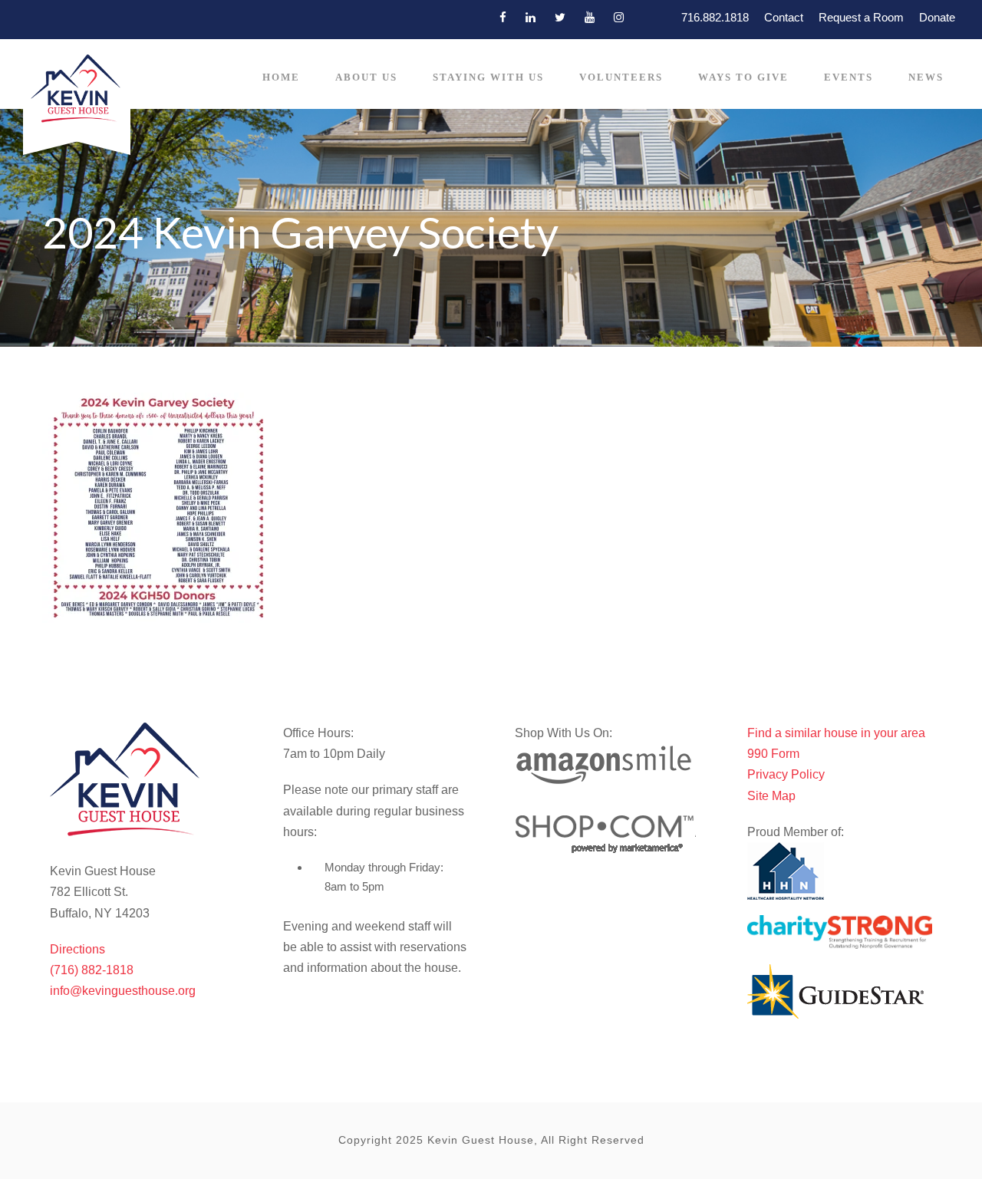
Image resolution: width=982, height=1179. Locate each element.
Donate (937, 17)
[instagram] (619, 17)
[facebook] (502, 17)
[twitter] (560, 17)
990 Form (773, 753)
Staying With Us (488, 77)
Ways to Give (743, 77)
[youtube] (590, 17)
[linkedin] (530, 17)
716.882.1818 (715, 17)
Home (281, 77)
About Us (366, 77)
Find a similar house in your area (836, 732)
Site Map (771, 795)
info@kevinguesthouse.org (123, 990)
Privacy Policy (786, 774)
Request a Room (861, 17)
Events (848, 77)
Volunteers (621, 77)
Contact (783, 17)
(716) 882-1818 (91, 969)
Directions (77, 949)
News (926, 77)
